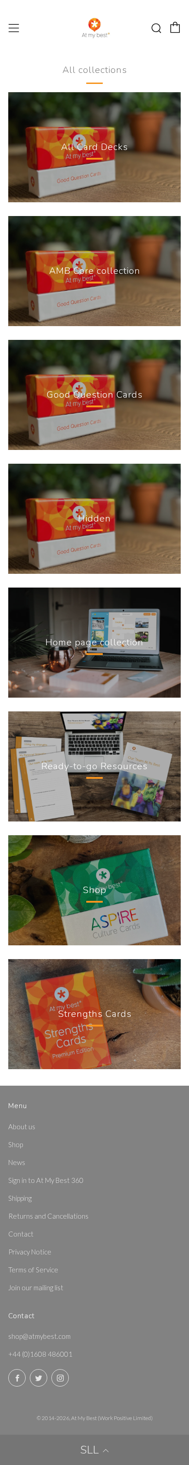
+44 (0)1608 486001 (40, 1354)
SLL (89, 1450)
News (16, 1162)
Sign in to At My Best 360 (45, 1180)
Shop (15, 1144)
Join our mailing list (35, 1287)
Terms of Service (33, 1269)
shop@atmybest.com (39, 1336)
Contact (20, 1234)
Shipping (20, 1198)
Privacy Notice (29, 1252)
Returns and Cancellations (48, 1216)
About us (21, 1126)
